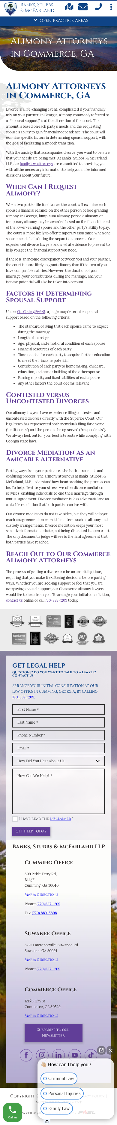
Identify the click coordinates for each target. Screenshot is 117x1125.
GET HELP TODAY (31, 831)
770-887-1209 (56, 600)
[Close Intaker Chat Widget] (110, 1050)
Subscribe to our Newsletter (53, 1033)
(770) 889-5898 (44, 913)
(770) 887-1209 (48, 904)
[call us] (98, 9)
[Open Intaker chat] (47, 1121)
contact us (14, 600)
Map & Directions (41, 894)
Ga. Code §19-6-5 (31, 311)
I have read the (46, 819)
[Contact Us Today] (84, 7)
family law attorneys (36, 164)
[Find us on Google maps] (69, 9)
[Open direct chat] (101, 1050)
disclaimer (60, 819)
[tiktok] (91, 1055)
